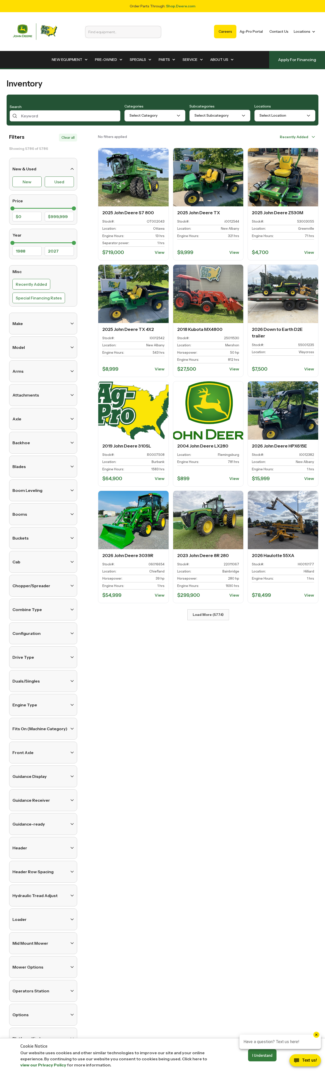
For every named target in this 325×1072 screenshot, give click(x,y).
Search (16, 107)
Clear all (68, 137)
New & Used (24, 168)
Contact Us (278, 31)
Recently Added (31, 284)
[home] (35, 31)
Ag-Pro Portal (251, 31)
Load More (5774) (208, 614)
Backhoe (21, 442)
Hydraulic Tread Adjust (35, 895)
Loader (19, 919)
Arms (18, 371)
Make (17, 323)
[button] (303, 31)
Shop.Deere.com (181, 6)
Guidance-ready (28, 824)
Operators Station (30, 990)
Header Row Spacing (33, 871)
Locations (262, 106)
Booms (19, 514)
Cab (16, 561)
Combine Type (27, 609)
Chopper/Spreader (31, 585)
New (27, 181)
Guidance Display (29, 776)
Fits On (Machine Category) (39, 728)
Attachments (25, 395)
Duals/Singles (26, 681)
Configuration (26, 633)
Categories (133, 106)
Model (18, 347)
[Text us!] (305, 1061)
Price (17, 200)
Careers (225, 31)
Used (59, 181)
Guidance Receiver (31, 800)
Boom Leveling (27, 490)
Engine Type (24, 704)
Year (17, 235)
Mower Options (27, 967)
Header (19, 847)
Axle (16, 418)
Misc (17, 271)
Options (20, 1014)
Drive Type (23, 657)
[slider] (12, 208)
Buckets (20, 538)
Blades (19, 466)
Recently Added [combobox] (294, 137)
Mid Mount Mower (30, 943)
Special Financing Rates (39, 297)
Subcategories (202, 106)
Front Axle (23, 752)
